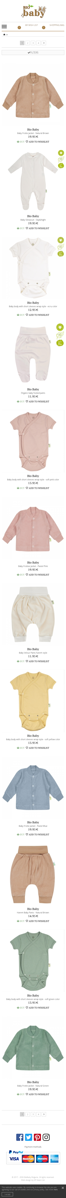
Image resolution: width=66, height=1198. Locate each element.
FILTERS (34, 52)
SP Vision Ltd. (39, 1180)
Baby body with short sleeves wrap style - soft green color (33, 999)
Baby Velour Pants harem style (33, 653)
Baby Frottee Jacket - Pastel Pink (33, 566)
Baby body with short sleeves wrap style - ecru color (33, 306)
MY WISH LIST (28, 26)
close (63, 1188)
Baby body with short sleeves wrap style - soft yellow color (33, 739)
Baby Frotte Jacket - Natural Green (33, 1086)
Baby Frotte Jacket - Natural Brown (33, 133)
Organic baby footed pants (33, 393)
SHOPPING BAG (53, 26)
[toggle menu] (4, 26)
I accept (7, 1194)
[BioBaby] (33, 11)
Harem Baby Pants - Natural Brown (33, 912)
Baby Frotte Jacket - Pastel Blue (33, 826)
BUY (21, 141)
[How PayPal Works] (33, 1157)
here (56, 1189)
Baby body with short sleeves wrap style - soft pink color (33, 479)
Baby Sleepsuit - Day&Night (33, 220)
